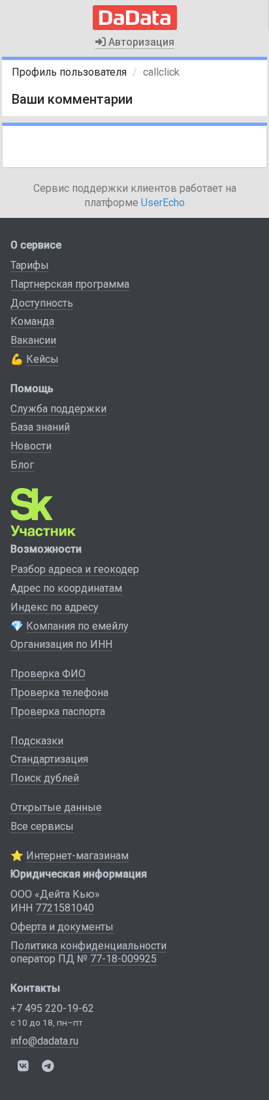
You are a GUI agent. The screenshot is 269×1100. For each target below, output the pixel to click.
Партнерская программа (69, 284)
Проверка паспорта (57, 711)
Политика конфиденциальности (88, 946)
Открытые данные (56, 807)
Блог (22, 465)
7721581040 (64, 908)
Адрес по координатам (66, 588)
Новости (31, 446)
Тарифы (29, 265)
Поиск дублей (44, 778)
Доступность (41, 303)
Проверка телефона (59, 692)
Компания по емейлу (77, 626)
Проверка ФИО (48, 673)
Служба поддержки (58, 409)
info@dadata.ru (44, 1041)
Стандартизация (49, 759)
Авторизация (140, 42)
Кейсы (42, 359)
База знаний (40, 427)
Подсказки (36, 741)
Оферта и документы (62, 927)
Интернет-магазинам (77, 855)
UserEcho (163, 202)
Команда (32, 321)
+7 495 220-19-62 (52, 1008)
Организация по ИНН (61, 644)
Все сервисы (42, 826)
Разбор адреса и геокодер (74, 569)
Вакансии (33, 340)
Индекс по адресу (54, 607)
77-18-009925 (123, 959)
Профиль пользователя (69, 72)
